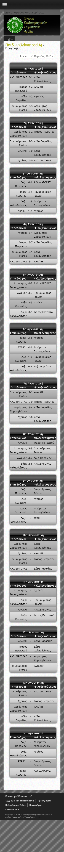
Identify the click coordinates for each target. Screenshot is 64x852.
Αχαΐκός (39, 96)
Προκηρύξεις (44, 800)
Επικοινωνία (12, 809)
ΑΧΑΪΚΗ (38, 86)
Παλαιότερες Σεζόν (15, 805)
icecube (38, 817)
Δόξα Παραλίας (43, 141)
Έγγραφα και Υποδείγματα (19, 800)
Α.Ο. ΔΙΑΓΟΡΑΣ (18, 77)
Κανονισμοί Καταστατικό (18, 796)
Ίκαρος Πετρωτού (44, 131)
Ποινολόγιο (35, 805)
